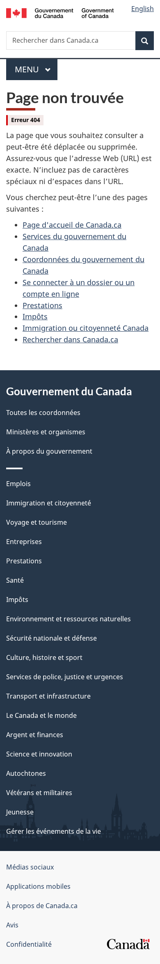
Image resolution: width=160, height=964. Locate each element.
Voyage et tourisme (36, 522)
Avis (12, 924)
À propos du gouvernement (49, 451)
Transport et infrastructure (48, 696)
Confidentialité (29, 944)
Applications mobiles (38, 886)
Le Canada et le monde (41, 715)
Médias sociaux (30, 867)
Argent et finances (34, 734)
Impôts (35, 316)
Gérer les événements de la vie (53, 831)
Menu (36, 69)
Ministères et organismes (45, 431)
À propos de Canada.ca (42, 905)
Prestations (42, 305)
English (142, 8)
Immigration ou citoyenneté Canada (86, 328)
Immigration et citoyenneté (48, 502)
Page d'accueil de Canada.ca (72, 225)
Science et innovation (39, 754)
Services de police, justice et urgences (64, 676)
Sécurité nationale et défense (51, 638)
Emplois (18, 483)
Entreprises (24, 541)
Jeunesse (20, 811)
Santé (15, 580)
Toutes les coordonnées (43, 412)
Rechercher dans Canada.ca (70, 339)
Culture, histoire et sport (44, 657)
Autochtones (26, 773)
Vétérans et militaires (39, 792)
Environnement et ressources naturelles (68, 618)
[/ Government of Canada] (60, 12)
